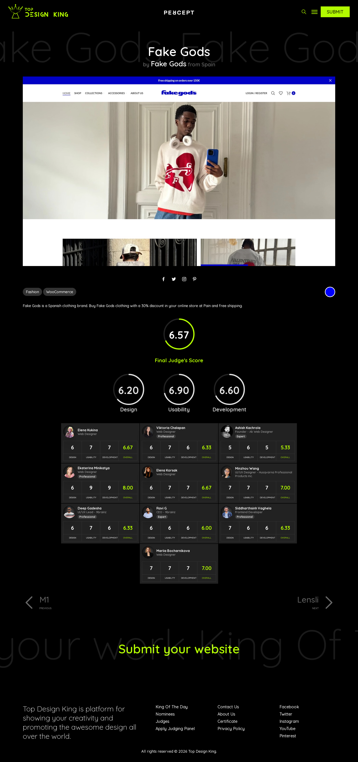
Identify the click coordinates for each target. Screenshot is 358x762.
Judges (162, 721)
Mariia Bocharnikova (173, 551)
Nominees (165, 714)
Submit (335, 12)
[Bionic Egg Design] (179, 12)
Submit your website (179, 648)
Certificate (227, 721)
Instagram (289, 721)
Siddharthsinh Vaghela (253, 508)
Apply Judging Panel (175, 728)
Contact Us (228, 706)
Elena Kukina (88, 430)
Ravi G (161, 508)
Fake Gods (168, 63)
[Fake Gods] (179, 264)
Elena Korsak (166, 470)
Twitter (285, 714)
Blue (330, 292)
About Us (226, 714)
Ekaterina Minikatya (94, 468)
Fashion (32, 291)
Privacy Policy (231, 728)
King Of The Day (172, 706)
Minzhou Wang (247, 468)
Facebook (289, 706)
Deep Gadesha (90, 508)
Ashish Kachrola (247, 428)
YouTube (287, 728)
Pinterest (287, 735)
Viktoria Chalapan (170, 428)
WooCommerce (59, 291)
